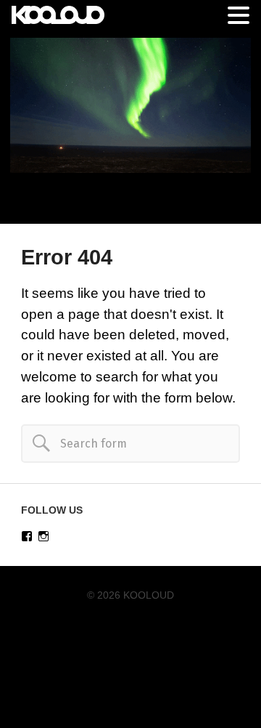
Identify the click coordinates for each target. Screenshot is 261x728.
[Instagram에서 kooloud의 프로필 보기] (43, 536)
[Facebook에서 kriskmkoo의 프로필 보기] (27, 536)
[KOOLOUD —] (130, 105)
